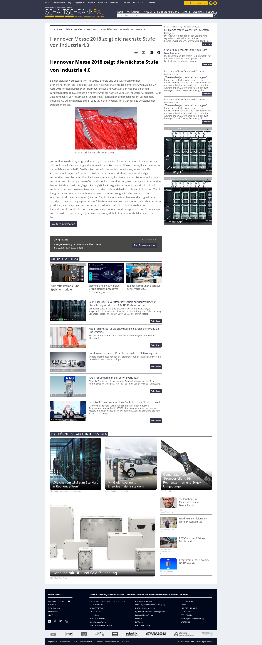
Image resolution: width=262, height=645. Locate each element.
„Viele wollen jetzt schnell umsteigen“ (185, 77)
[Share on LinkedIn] (151, 52)
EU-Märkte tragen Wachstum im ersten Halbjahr (186, 31)
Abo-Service (53, 615)
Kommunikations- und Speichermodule (65, 287)
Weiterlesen (156, 321)
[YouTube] (60, 622)
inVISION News (187, 601)
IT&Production (187, 611)
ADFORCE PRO (95, 611)
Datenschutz (65, 641)
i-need (183, 604)
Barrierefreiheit (86, 641)
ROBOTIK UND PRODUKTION (100, 625)
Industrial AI (94, 615)
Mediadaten (53, 611)
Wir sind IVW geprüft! (56, 601)
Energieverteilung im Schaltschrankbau (73, 29)
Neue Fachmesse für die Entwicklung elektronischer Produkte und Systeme (124, 330)
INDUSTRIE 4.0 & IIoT (189, 608)
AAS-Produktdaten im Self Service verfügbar (114, 377)
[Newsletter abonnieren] (54, 622)
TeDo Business (54, 608)
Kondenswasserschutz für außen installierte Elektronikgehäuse (125, 353)
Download (52, 604)
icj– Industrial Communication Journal (150, 611)
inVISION (138, 618)
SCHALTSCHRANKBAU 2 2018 (68, 247)
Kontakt (125, 641)
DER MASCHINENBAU (143, 601)
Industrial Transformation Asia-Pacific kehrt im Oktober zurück (124, 402)
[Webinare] (66, 622)
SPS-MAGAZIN (186, 615)
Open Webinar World (97, 622)
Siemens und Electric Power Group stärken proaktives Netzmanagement (105, 289)
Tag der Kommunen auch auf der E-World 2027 (143, 287)
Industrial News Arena (144, 615)
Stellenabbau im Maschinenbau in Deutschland (189, 502)
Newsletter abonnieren (196, 3)
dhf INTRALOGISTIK (97, 604)
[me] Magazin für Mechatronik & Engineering (107, 601)
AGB (75, 641)
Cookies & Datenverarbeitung (107, 641)
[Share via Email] (143, 52)
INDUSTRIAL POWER (97, 618)
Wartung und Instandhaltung (192, 618)
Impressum (52, 641)
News (98, 244)
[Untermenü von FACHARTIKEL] (140, 11)
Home (52, 29)
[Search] (215, 15)
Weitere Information (63, 224)
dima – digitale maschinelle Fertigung (150, 604)
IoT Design (139, 622)
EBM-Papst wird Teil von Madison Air (192, 540)
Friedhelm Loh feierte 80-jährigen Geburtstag (193, 520)
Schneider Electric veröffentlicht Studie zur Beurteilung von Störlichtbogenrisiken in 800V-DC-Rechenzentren (122, 303)
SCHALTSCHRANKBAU (143, 625)
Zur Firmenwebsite (144, 245)
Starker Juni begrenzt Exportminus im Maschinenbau (185, 51)
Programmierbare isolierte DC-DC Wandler (194, 561)
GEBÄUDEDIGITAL (96, 608)
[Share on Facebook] (158, 52)
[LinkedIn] (49, 622)
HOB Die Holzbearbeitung (145, 608)
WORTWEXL (185, 622)
